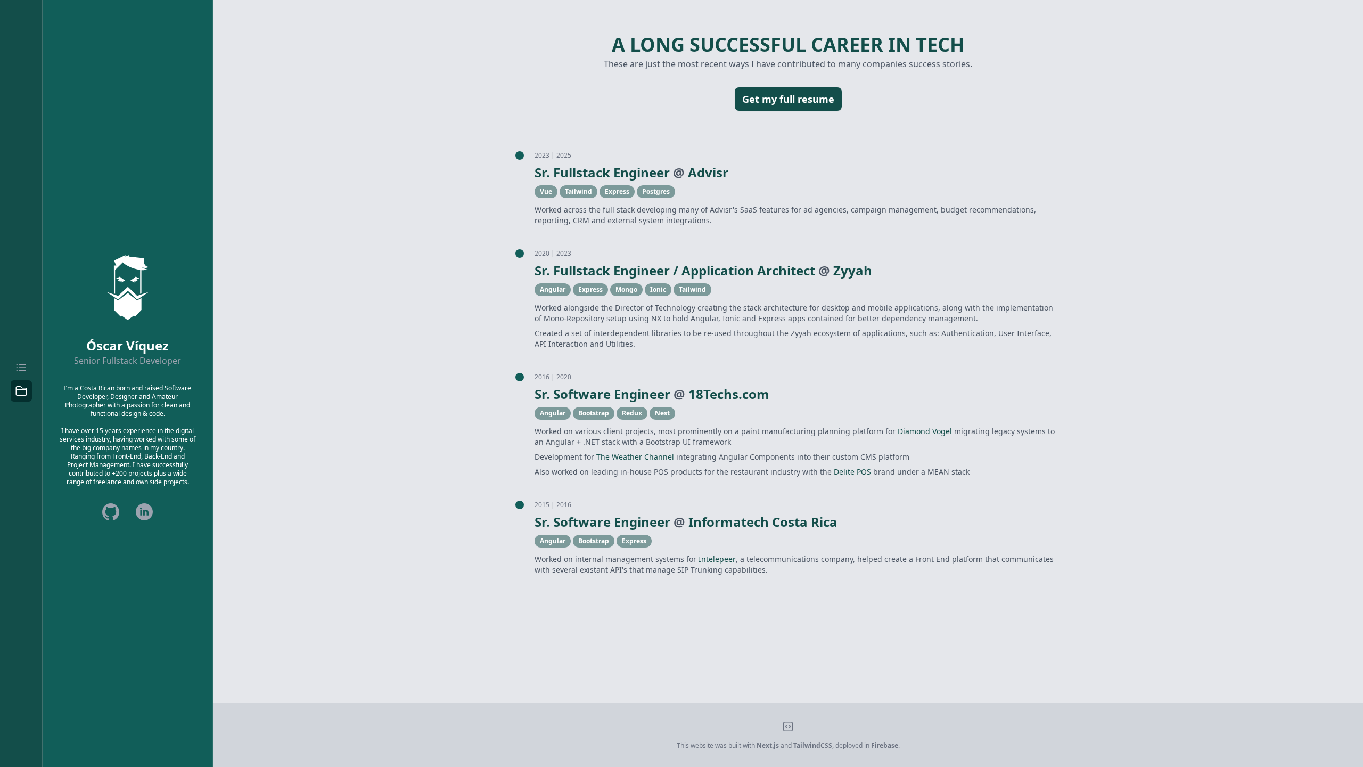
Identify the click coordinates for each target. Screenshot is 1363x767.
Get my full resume (788, 99)
